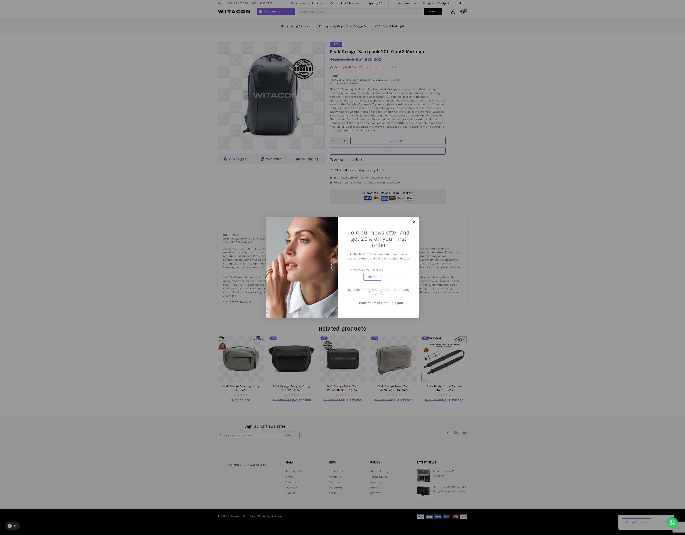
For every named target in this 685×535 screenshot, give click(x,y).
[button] (672, 522)
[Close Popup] (414, 222)
